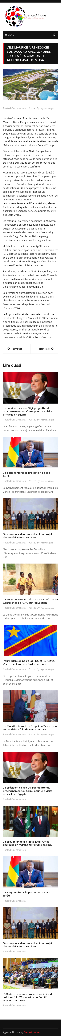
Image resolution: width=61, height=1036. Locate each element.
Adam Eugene (47, 542)
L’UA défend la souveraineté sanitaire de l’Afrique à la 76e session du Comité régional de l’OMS (28, 997)
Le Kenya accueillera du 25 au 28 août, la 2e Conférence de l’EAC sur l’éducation (30, 601)
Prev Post (17, 348)
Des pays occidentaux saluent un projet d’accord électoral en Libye (27, 535)
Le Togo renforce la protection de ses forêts (26, 474)
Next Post (44, 348)
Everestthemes (32, 1032)
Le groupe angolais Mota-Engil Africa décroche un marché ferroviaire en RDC (27, 843)
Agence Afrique (47, 108)
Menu (10, 34)
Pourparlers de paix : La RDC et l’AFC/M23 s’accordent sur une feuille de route (29, 662)
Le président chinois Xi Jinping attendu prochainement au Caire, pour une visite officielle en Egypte (27, 411)
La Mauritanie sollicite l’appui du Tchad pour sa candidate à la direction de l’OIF (30, 727)
